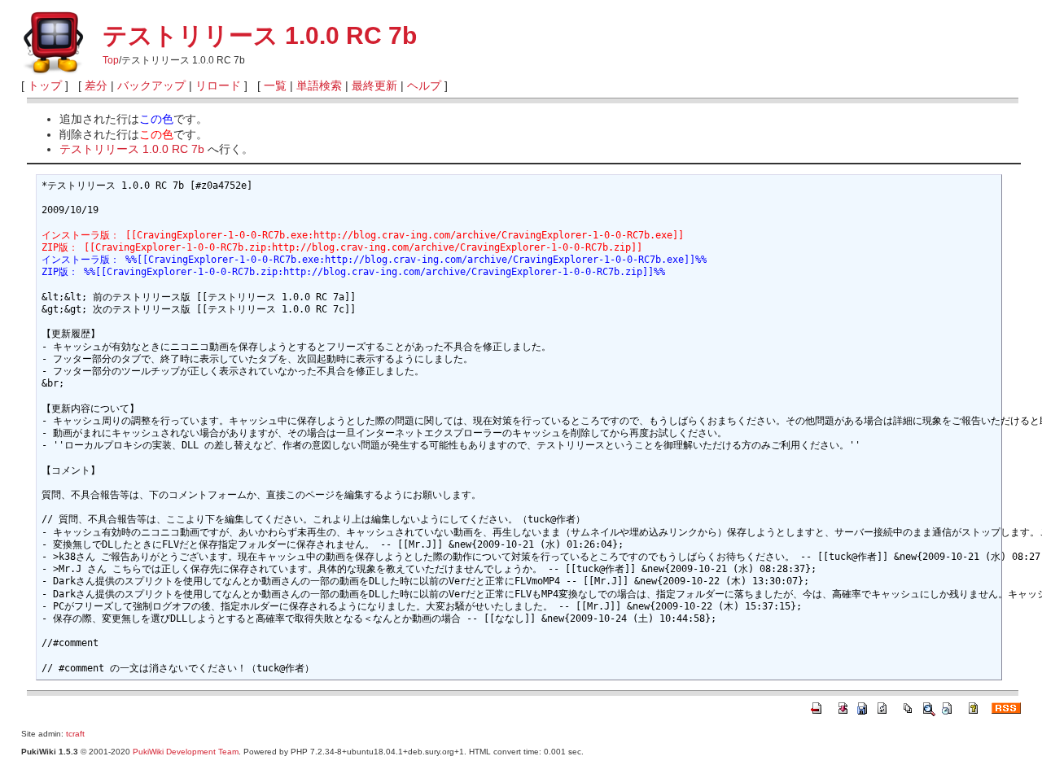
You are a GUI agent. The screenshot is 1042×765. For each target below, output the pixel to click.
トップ (45, 85)
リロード (218, 85)
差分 (96, 85)
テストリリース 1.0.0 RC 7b (260, 35)
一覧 (275, 85)
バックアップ (151, 85)
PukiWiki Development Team (186, 751)
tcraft (75, 733)
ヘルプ (424, 85)
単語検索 (319, 85)
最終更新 (374, 85)
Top (111, 60)
